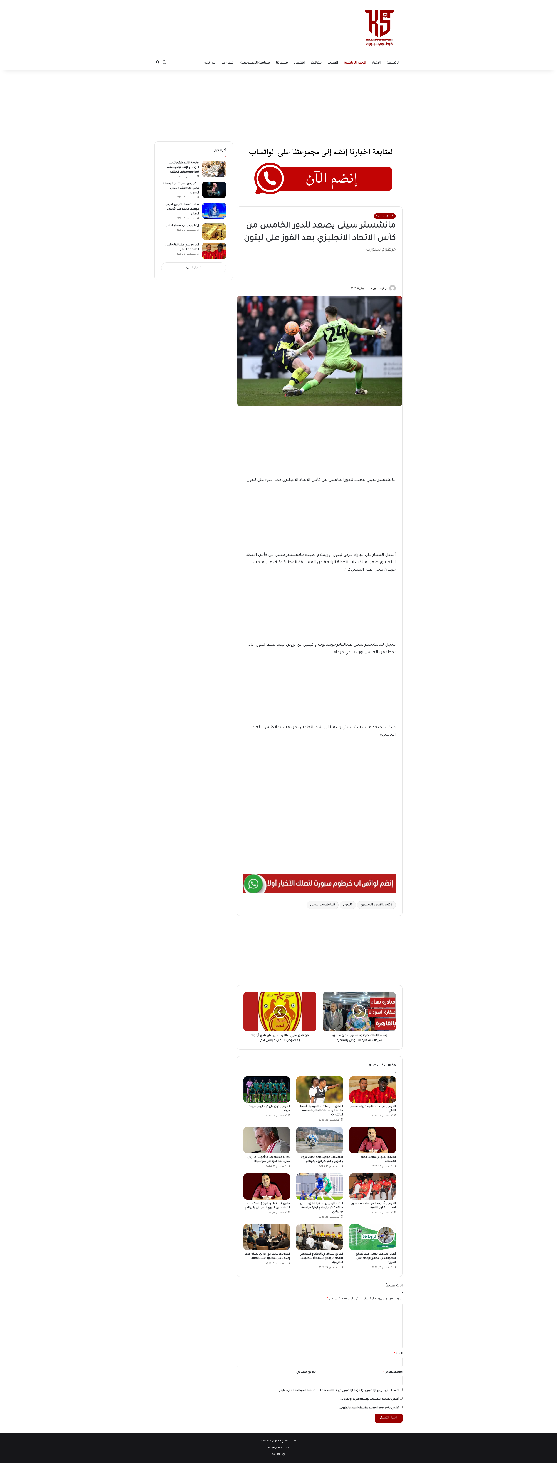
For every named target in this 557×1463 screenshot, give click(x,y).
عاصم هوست (274, 1448)
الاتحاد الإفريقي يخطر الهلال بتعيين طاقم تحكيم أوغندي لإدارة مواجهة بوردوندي (321, 1207)
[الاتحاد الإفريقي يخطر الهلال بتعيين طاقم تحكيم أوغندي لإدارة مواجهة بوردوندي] (319, 1186)
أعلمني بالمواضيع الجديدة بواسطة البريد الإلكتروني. (369, 1408)
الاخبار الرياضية (355, 63)
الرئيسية (393, 63)
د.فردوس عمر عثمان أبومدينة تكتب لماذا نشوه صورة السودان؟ (181, 188)
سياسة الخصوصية (255, 63)
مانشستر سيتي (321, 905)
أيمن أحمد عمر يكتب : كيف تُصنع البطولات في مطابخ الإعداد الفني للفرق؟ (376, 1258)
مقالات (316, 63)
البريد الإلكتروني (393, 1372)
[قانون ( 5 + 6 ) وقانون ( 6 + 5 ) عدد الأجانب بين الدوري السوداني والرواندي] (266, 1186)
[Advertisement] (238, 14)
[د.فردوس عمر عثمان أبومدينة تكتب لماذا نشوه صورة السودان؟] (214, 190)
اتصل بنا (227, 63)
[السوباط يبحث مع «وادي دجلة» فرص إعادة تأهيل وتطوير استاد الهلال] (266, 1237)
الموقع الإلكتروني (306, 1372)
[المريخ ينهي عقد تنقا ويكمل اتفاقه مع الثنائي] (372, 1089)
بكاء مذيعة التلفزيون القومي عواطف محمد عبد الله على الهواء (182, 209)
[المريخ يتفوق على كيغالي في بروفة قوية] (266, 1089)
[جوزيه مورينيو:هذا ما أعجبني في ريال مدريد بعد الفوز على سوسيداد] (266, 1140)
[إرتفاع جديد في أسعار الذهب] (214, 231)
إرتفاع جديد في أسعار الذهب (182, 225)
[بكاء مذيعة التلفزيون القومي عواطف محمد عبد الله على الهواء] (214, 211)
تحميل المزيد (193, 267)
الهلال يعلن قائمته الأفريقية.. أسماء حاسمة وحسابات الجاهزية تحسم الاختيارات (321, 1110)
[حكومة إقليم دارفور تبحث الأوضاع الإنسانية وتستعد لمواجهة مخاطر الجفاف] (214, 169)
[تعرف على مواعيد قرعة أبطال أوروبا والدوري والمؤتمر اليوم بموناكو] (319, 1140)
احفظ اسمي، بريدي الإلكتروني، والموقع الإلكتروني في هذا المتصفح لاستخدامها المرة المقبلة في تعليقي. (338, 1390)
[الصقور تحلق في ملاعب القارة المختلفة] (372, 1140)
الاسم (398, 1353)
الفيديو (333, 63)
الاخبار (376, 63)
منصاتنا (282, 63)
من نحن (209, 63)
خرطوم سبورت (379, 288)
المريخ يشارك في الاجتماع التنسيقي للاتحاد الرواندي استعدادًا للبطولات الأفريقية (321, 1258)
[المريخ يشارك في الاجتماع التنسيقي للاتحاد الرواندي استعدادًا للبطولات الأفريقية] (319, 1237)
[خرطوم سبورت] (379, 28)
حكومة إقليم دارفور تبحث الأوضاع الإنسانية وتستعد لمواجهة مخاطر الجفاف (182, 167)
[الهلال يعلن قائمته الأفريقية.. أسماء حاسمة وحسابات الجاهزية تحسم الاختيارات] (319, 1089)
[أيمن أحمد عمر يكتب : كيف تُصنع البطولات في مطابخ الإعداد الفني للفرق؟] (372, 1237)
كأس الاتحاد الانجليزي (376, 905)
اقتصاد (299, 63)
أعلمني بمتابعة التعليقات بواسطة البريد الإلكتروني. (369, 1399)
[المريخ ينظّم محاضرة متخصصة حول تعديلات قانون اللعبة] (372, 1186)
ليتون (347, 905)
